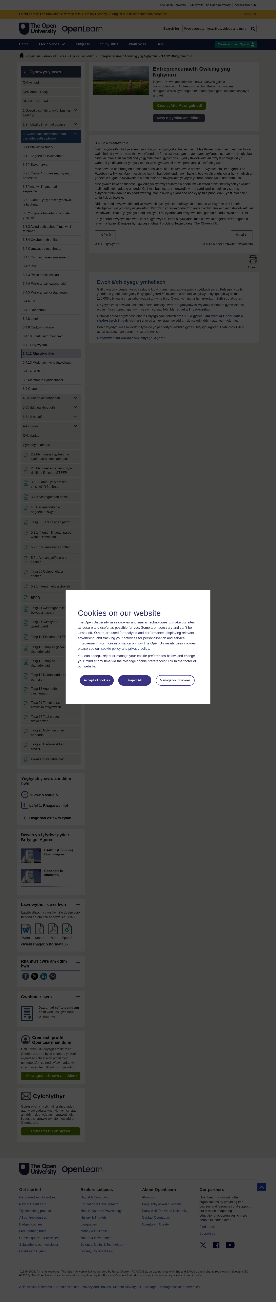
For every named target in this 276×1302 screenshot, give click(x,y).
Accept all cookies (97, 680)
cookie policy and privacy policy (125, 648)
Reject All (135, 680)
